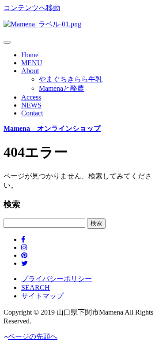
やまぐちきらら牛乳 (70, 79)
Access (31, 97)
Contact (32, 113)
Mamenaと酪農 (61, 88)
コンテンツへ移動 (32, 7)
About (30, 70)
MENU (31, 63)
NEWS (31, 105)
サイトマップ (42, 296)
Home (29, 55)
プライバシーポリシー (56, 278)
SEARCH (35, 287)
